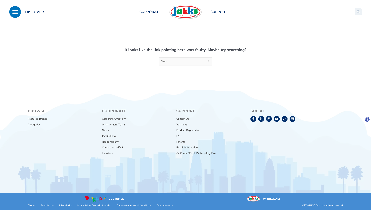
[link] (367, 119)
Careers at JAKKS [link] (112, 147)
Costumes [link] (116, 199)
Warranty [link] (181, 124)
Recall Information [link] (187, 147)
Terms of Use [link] (47, 205)
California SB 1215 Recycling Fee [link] (196, 153)
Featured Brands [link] (38, 118)
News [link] (105, 130)
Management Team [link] (113, 124)
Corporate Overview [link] (114, 118)
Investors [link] (107, 153)
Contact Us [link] (182, 118)
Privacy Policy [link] (65, 205)
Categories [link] (34, 124)
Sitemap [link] (31, 205)
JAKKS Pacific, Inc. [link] (317, 205)
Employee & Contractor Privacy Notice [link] (134, 205)
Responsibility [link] (110, 142)
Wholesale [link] (272, 199)
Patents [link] (180, 142)
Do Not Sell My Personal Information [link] (94, 205)
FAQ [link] (179, 136)
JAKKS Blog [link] (109, 136)
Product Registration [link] (188, 130)
